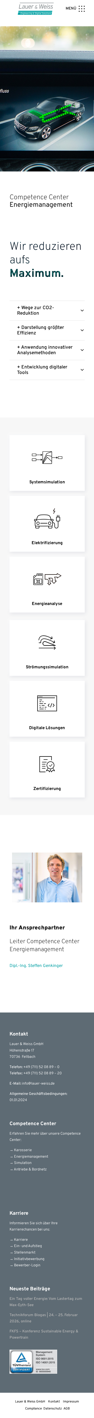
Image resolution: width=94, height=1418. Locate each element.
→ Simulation (21, 1163)
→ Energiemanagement (29, 1156)
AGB (66, 1409)
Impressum (71, 1402)
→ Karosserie (21, 1150)
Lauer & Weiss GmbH (30, 1402)
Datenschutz (52, 1409)
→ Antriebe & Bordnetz (28, 1169)
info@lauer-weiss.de (38, 1083)
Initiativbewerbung (28, 1259)
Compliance (33, 1409)
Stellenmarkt (24, 1252)
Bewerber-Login (26, 1265)
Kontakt (54, 1402)
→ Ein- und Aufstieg (26, 1246)
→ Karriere (19, 1240)
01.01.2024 (18, 1100)
